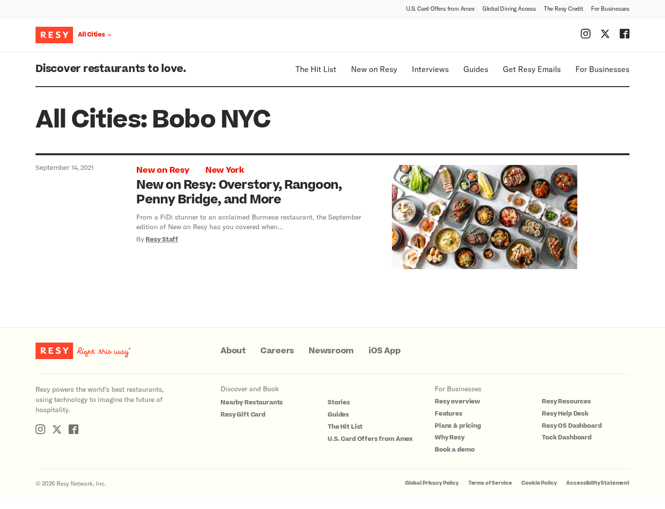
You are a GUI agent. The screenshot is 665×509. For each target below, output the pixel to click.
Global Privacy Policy (432, 483)
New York (224, 170)
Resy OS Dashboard (571, 425)
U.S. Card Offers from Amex (440, 8)
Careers (277, 351)
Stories (339, 402)
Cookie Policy (538, 483)
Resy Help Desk (565, 413)
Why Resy (449, 437)
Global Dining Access (509, 8)
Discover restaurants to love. (111, 69)
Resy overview (457, 401)
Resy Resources (566, 401)
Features (448, 413)
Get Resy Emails (532, 68)
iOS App (384, 351)
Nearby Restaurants (252, 402)
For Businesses (610, 8)
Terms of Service (490, 483)
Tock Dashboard (566, 437)
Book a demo (454, 449)
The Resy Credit (563, 8)
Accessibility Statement (597, 483)
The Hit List (316, 68)
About (233, 351)
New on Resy (374, 68)
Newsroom (331, 351)
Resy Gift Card (243, 414)
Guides (475, 68)
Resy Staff (162, 239)
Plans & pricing (458, 425)
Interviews (430, 68)
